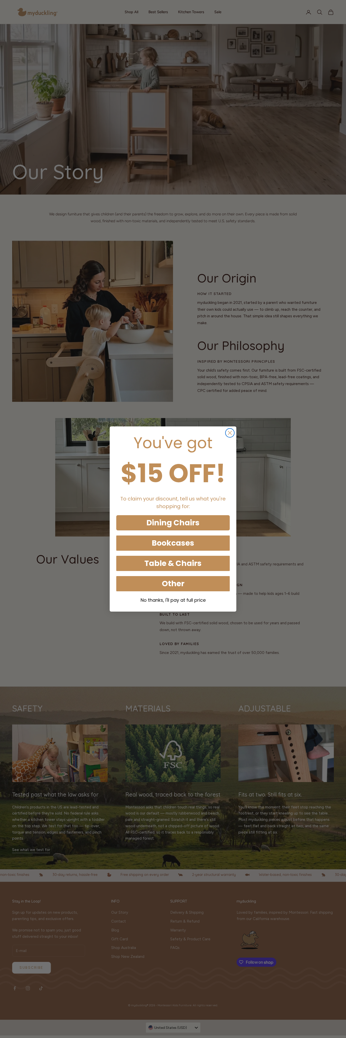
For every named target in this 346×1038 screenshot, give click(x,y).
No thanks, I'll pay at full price (173, 600)
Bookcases (173, 543)
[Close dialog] (229, 432)
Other (173, 583)
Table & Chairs (173, 563)
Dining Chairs (173, 522)
